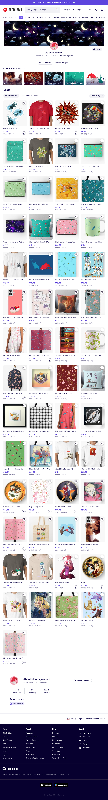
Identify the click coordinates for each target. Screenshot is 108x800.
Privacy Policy (20, 774)
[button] (54, 2)
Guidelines (56, 744)
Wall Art (48, 17)
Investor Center (32, 736)
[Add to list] (24, 103)
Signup (5, 754)
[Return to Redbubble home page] (12, 10)
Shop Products (45, 63)
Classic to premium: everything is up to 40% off (54, 2)
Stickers (28, 17)
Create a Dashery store (35, 758)
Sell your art (31, 747)
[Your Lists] (96, 9)
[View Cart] (102, 9)
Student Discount (9, 747)
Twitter (85, 740)
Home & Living (59, 17)
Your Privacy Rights (60, 758)
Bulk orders (7, 758)
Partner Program (32, 740)
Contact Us (56, 754)
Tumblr (85, 744)
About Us (29, 733)
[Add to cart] (24, 133)
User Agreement (8, 774)
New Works (7, 740)
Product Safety (58, 747)
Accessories (83, 17)
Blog (4, 744)
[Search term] (57, 10)
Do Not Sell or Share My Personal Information (42, 774)
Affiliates (29, 744)
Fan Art (5, 736)
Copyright (56, 751)
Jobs (28, 751)
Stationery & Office (97, 17)
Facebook (87, 736)
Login (5, 751)
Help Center (57, 740)
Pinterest (86, 747)
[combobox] (42, 10)
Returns (55, 736)
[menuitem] (6, 17)
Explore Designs (61, 63)
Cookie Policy (64, 774)
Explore (6, 17)
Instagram (87, 733)
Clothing (16, 17)
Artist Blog (30, 754)
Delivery (55, 733)
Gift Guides (7, 733)
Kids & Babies (71, 17)
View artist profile (66, 56)
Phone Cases (38, 17)
